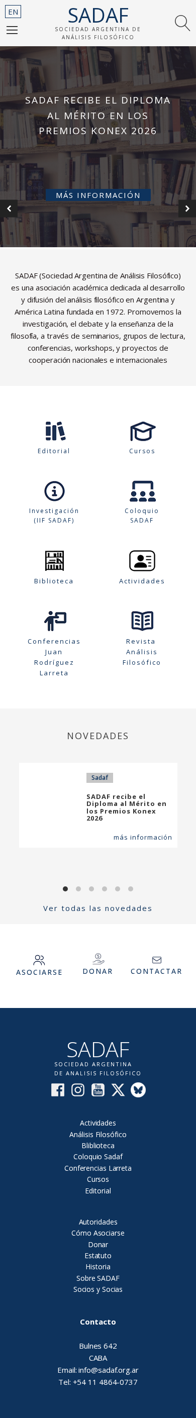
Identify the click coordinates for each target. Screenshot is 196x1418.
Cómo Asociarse (98, 1233)
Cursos (98, 1179)
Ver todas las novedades (98, 908)
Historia (97, 1266)
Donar (98, 1244)
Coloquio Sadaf (98, 1156)
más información (143, 837)
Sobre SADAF (98, 1278)
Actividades (98, 1123)
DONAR (97, 971)
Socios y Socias (98, 1289)
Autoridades (98, 1222)
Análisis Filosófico (97, 1134)
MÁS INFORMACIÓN (98, 195)
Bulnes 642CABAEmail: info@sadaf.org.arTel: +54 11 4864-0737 (98, 1351)
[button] (12, 30)
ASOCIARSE (39, 972)
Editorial (98, 1190)
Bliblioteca (98, 1145)
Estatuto (98, 1255)
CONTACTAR (156, 971)
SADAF (98, 15)
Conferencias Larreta (98, 1168)
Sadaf (99, 777)
